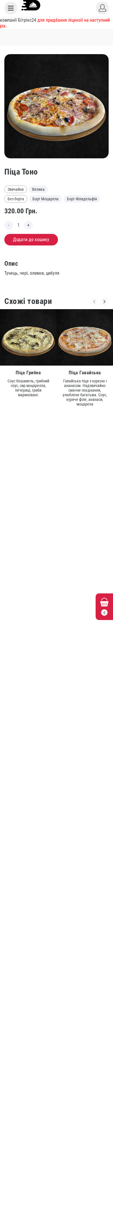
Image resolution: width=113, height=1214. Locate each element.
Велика (38, 189)
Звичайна (16, 189)
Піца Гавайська (85, 372)
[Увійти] (102, 8)
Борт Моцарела (45, 199)
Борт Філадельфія (82, 199)
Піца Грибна (28, 372)
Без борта (16, 199)
